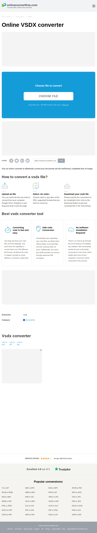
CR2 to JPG (76, 497)
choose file (48, 96)
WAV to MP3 (29, 488)
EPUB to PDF (77, 488)
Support (36, 529)
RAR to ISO (29, 497)
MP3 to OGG (77, 492)
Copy (61, 161)
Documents (20, 17)
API (42, 529)
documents (30, 320)
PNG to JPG (76, 501)
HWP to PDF (76, 515)
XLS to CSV (29, 506)
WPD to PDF (30, 515)
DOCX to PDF (7, 510)
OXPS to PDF (7, 515)
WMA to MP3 (30, 492)
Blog (63, 529)
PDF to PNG (53, 510)
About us (10, 529)
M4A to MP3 (53, 488)
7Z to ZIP (5, 488)
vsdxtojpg (19, 343)
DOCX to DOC (77, 506)
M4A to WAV (6, 497)
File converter (7, 17)
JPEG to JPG (53, 497)
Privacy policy (28, 529)
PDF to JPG (29, 510)
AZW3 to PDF (53, 501)
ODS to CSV (53, 515)
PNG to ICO (76, 510)
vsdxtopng (4, 343)
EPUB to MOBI (7, 492)
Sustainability (56, 529)
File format (18, 529)
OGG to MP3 (30, 501)
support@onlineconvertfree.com (77, 529)
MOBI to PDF (7, 501)
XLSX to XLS (53, 506)
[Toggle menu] (93, 6)
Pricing (47, 529)
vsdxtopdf (12, 343)
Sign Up (65, 105)
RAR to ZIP (52, 492)
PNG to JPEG (7, 506)
